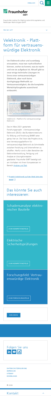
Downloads (12, 376)
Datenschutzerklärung (17, 368)
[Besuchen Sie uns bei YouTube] (14, 352)
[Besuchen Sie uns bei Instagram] (19, 352)
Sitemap (10, 373)
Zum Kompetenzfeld (18, 229)
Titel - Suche (42, 3)
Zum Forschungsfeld (19, 298)
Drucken (13, 315)
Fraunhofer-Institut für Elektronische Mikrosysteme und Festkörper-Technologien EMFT (24, 21)
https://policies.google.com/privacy (22, 113)
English (31, 3)
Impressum (11, 371)
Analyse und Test (20, 165)
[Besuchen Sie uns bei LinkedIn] (9, 352)
